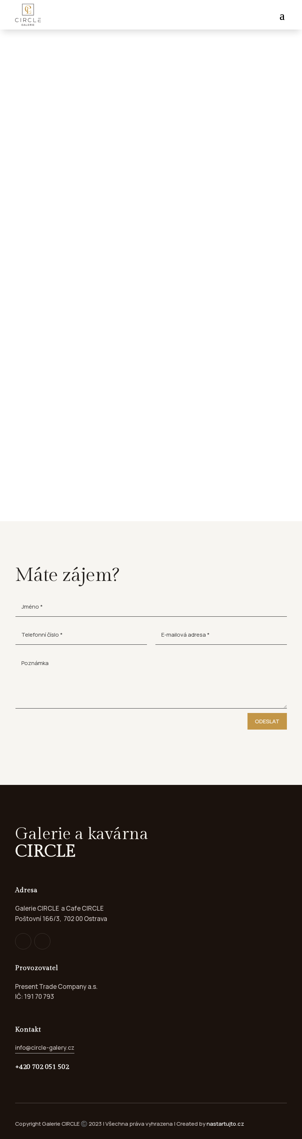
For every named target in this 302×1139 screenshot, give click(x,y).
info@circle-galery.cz (44, 1047)
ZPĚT (41, 85)
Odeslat (267, 721)
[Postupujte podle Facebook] (23, 941)
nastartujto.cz (225, 1124)
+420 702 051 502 (42, 1067)
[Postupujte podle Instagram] (42, 941)
